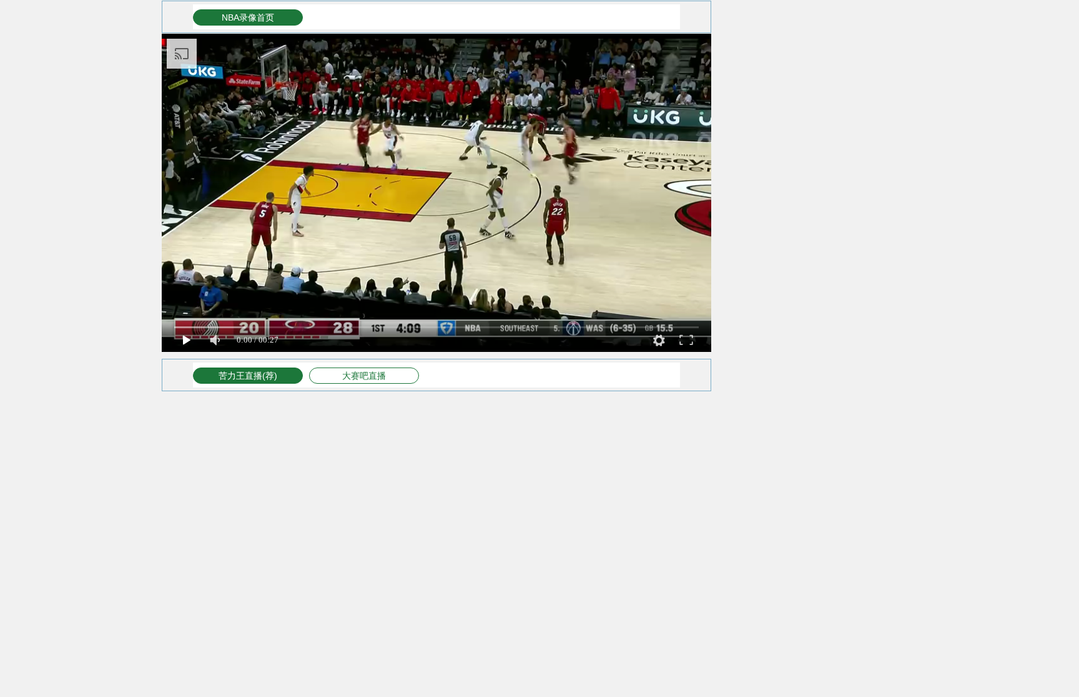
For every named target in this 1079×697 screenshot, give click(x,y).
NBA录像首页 (248, 17)
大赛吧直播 (364, 376)
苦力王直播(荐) (248, 376)
